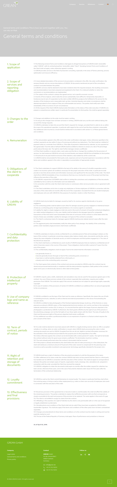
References (91, 4)
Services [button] (81, 4)
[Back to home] (10, 4)
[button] (113, 4)
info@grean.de (51, 465)
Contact (101, 4)
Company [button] (72, 4)
